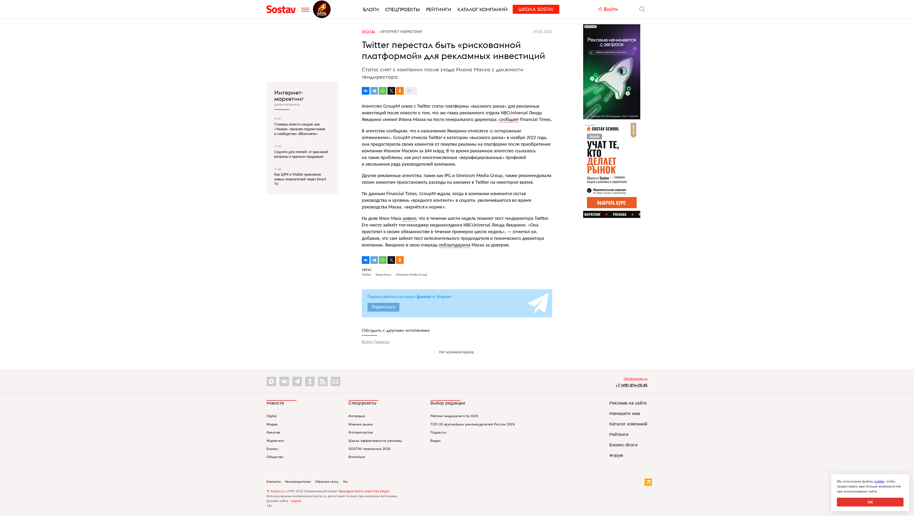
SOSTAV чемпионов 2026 (369, 449)
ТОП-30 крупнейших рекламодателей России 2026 (472, 424)
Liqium (296, 501)
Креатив (273, 432)
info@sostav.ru (635, 379)
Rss (345, 482)
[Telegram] (374, 91)
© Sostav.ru (276, 491)
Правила (382, 342)
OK (870, 502)
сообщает (509, 119)
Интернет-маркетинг (289, 95)
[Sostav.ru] (283, 9)
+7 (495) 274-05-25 (631, 385)
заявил (409, 218)
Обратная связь (327, 482)
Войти (367, 342)
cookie (879, 481)
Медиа (272, 424)
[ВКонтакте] (365, 91)
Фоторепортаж (360, 432)
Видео (435, 441)
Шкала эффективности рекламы (375, 441)
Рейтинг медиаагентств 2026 (454, 416)
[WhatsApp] (383, 91)
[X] (391, 91)
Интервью (356, 416)
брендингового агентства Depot (364, 491)
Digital (272, 416)
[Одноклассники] (400, 91)
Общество (275, 457)
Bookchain (356, 457)
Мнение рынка (360, 424)
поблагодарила (454, 245)
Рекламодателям (298, 482)
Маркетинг (275, 441)
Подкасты (438, 432)
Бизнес (272, 449)
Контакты (274, 482)
